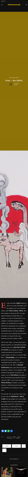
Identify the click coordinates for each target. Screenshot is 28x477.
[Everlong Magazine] (14, 5)
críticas (14, 436)
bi (10, 436)
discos (19, 436)
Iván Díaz (17, 83)
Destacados (12, 77)
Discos (17, 77)
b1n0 (8, 436)
